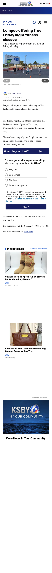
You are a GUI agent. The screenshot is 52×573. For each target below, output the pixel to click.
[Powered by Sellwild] (43, 397)
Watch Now (44, 3)
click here (28, 231)
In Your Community (10, 23)
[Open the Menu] (4, 4)
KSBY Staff (16, 93)
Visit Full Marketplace (38, 249)
